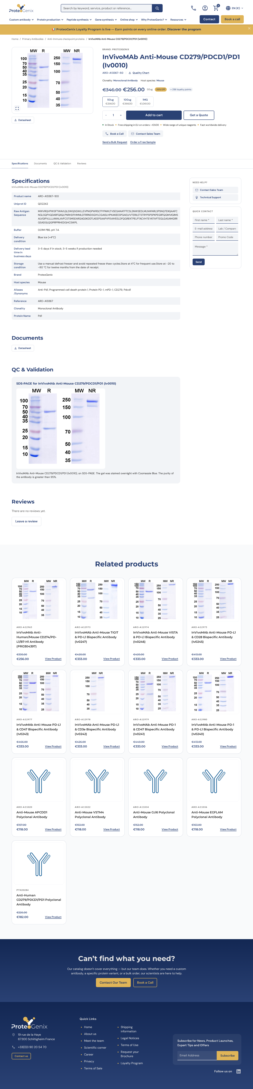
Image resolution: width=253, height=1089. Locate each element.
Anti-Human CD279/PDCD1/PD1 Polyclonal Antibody (38, 900)
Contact (209, 19)
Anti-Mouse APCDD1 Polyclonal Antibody (31, 815)
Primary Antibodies (33, 39)
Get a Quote (199, 115)
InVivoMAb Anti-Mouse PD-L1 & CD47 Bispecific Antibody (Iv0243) (38, 729)
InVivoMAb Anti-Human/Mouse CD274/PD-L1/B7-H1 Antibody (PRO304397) (36, 639)
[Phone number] (194, 8)
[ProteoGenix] (21, 8)
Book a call (232, 19)
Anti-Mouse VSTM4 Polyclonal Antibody (90, 815)
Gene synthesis (104, 19)
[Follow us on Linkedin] (238, 1071)
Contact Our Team (113, 982)
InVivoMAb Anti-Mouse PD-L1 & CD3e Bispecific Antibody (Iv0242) (97, 729)
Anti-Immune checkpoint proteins (66, 39)
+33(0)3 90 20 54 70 (32, 1047)
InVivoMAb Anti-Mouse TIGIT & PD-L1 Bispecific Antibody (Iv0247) (96, 637)
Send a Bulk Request (114, 142)
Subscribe (227, 1056)
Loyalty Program (132, 1063)
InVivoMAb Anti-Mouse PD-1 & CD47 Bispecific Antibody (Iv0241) (154, 729)
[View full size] (17, 108)
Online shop (127, 19)
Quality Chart (141, 72)
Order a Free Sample (143, 142)
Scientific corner (95, 1048)
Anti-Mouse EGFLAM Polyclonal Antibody (207, 815)
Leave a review (26, 521)
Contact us (21, 1056)
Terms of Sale (93, 1068)
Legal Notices (130, 1038)
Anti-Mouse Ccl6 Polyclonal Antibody (154, 815)
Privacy (89, 1061)
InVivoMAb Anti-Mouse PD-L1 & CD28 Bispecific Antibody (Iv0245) (214, 637)
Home (15, 39)
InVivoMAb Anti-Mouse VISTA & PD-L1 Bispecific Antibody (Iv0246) (155, 637)
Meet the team (94, 1041)
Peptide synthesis (78, 19)
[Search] (157, 8)
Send (199, 262)
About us (90, 1034)
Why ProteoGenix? (152, 19)
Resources (176, 19)
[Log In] (205, 8)
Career (88, 1054)
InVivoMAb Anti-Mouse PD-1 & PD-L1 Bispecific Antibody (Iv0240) (213, 729)
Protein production (48, 19)
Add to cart (154, 115)
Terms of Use (129, 1045)
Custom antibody (20, 19)
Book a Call (145, 982)
